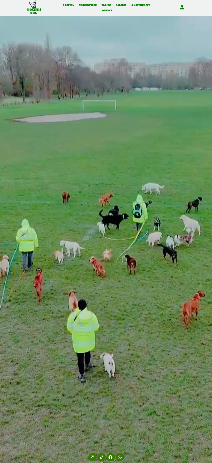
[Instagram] (92, 457)
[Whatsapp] (120, 457)
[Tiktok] (101, 457)
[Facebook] (110, 457)
